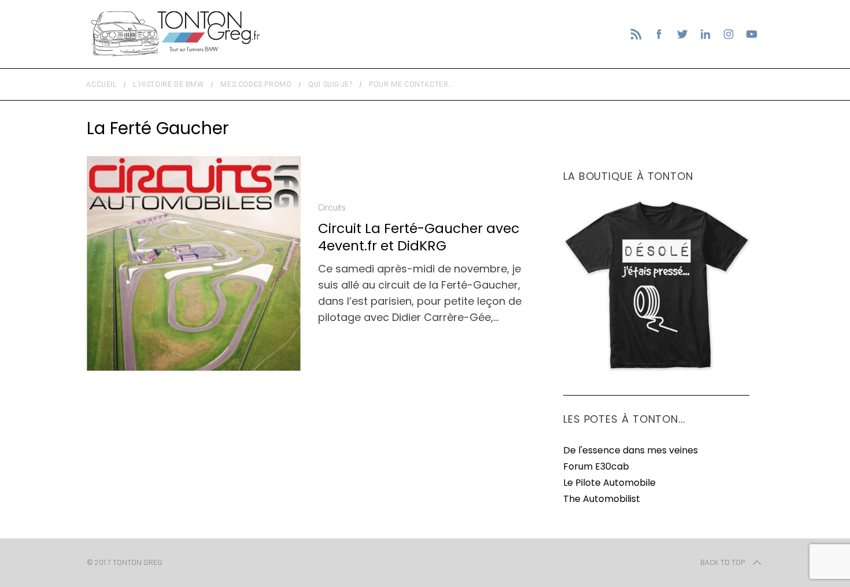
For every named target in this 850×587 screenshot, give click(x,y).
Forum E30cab (596, 466)
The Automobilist (601, 498)
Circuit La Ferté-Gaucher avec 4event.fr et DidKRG (418, 237)
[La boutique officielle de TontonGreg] (656, 369)
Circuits (332, 207)
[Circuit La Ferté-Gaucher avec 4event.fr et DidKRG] (194, 263)
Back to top (722, 563)
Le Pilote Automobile (609, 482)
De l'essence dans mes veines (630, 450)
